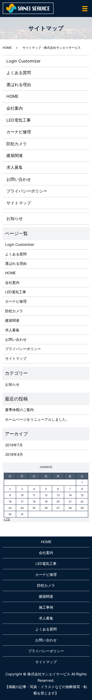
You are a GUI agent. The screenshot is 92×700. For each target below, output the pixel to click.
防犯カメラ (16, 143)
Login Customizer (23, 60)
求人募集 (14, 167)
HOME (7, 48)
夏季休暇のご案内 (19, 410)
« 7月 (7, 519)
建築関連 (14, 155)
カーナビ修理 (18, 131)
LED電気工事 (18, 120)
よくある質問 (18, 72)
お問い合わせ (18, 179)
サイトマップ (18, 202)
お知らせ (14, 218)
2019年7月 (14, 445)
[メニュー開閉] (84, 8)
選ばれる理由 (18, 84)
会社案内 (14, 108)
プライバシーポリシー (26, 190)
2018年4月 (14, 454)
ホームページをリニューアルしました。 (37, 419)
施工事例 (46, 607)
